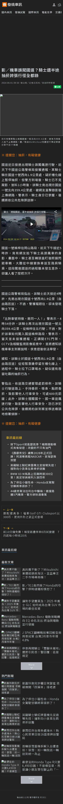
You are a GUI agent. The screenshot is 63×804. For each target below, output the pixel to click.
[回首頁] (15, 4)
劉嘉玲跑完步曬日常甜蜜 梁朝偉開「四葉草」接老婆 (41, 685)
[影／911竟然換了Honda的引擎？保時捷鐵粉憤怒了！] (11, 590)
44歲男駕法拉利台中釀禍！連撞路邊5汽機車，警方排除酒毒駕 (32, 492)
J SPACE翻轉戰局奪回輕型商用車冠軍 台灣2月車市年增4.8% (41, 636)
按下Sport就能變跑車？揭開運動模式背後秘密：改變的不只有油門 (33, 446)
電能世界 (47, 12)
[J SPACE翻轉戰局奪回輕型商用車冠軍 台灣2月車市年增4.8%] (11, 637)
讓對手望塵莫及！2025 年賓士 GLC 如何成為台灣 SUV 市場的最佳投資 (41, 604)
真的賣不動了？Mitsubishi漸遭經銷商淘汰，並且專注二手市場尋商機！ (40, 573)
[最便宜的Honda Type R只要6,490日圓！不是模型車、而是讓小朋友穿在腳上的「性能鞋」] (11, 766)
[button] (59, 4)
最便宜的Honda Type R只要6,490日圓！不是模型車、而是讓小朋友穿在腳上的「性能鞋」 (41, 765)
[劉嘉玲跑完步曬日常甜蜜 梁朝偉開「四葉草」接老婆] (11, 687)
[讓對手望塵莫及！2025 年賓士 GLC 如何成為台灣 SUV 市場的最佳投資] (11, 605)
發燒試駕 (20, 12)
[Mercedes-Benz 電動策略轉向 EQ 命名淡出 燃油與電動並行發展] (11, 621)
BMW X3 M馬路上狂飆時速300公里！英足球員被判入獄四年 (31, 475)
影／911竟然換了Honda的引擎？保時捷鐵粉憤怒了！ (41, 587)
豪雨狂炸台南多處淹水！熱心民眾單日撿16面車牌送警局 (40, 734)
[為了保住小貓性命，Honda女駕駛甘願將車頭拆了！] (11, 703)
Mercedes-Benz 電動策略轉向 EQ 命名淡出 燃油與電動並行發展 (41, 620)
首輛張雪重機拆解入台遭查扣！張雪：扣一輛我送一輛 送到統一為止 (40, 750)
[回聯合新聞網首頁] (4, 4)
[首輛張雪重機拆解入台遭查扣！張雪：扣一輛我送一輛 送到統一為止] (11, 750)
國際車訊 (33, 12)
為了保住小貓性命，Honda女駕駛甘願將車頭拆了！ (32, 484)
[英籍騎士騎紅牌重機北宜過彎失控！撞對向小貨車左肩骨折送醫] (11, 719)
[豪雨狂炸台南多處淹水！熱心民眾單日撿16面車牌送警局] (11, 735)
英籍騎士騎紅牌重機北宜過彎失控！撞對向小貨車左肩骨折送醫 (33, 467)
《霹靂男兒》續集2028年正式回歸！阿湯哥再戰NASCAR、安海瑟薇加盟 (33, 456)
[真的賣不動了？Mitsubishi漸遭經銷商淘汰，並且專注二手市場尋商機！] (11, 574)
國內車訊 (7, 12)
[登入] (54, 5)
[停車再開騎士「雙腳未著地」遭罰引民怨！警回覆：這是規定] (11, 652)
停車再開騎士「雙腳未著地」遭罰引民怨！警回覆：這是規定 (41, 652)
